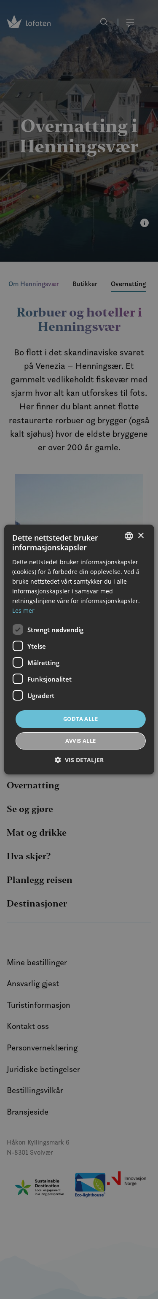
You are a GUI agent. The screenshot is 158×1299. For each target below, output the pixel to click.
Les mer (23, 610)
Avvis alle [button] (80, 740)
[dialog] (79, 649)
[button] (79, 760)
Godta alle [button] (80, 719)
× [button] (140, 536)
